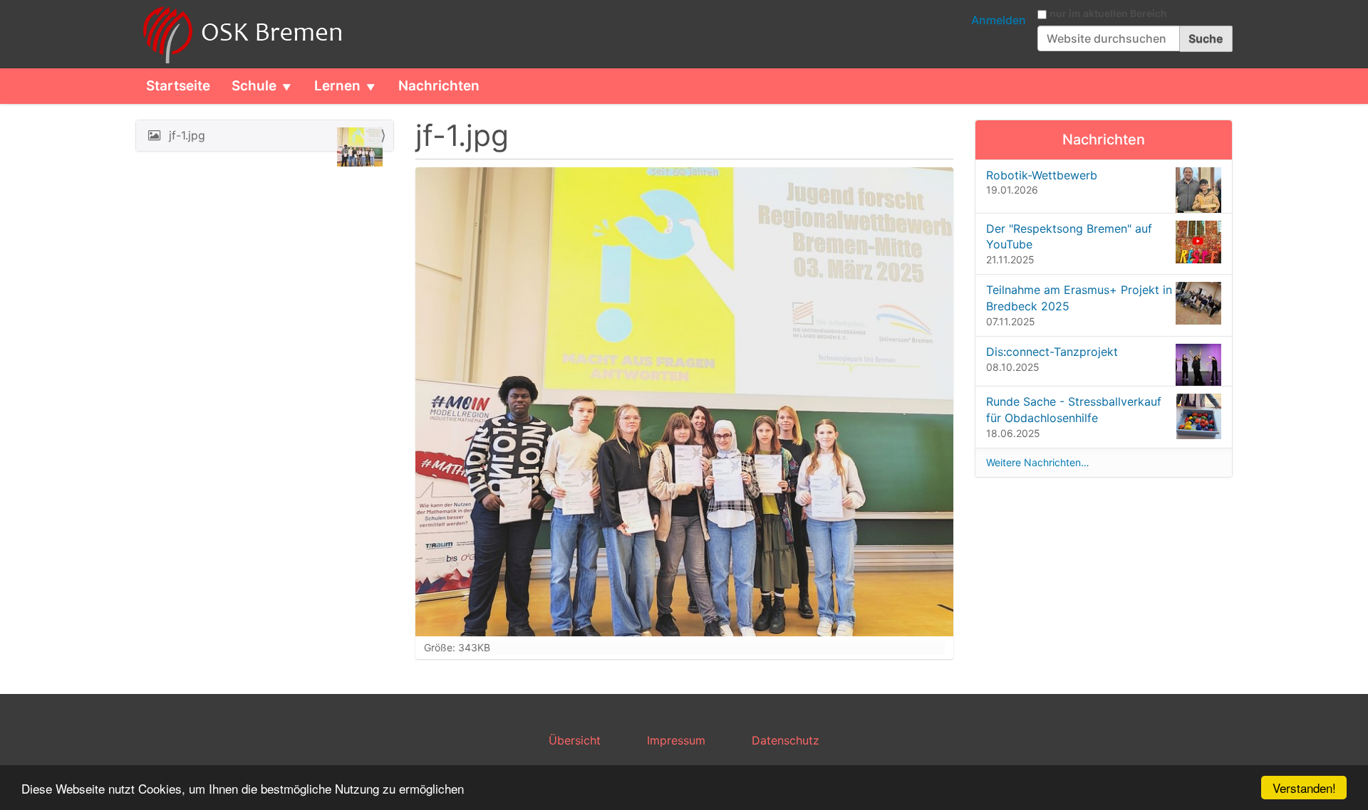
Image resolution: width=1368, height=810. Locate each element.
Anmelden (998, 20)
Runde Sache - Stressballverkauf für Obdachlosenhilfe (1073, 409)
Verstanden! (1304, 787)
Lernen (337, 86)
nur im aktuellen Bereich (1108, 13)
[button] (292, 86)
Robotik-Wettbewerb (1041, 175)
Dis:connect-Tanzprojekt (1052, 351)
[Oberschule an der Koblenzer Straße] (240, 34)
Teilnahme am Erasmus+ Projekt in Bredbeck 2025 (1079, 298)
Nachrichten (439, 86)
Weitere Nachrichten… (1037, 462)
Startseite (178, 86)
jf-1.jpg (187, 135)
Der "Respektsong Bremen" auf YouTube (1069, 236)
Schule (254, 86)
